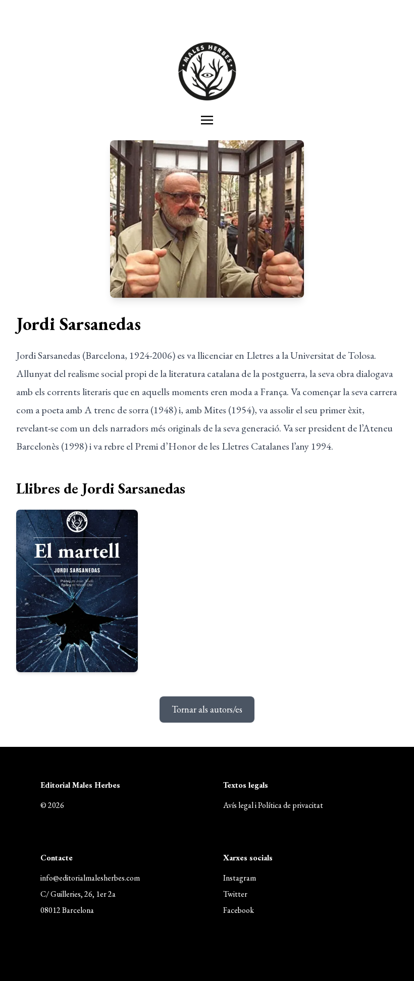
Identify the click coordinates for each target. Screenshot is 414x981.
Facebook (238, 910)
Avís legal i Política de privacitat (273, 805)
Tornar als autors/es (207, 709)
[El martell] (77, 591)
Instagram (239, 878)
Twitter (235, 894)
